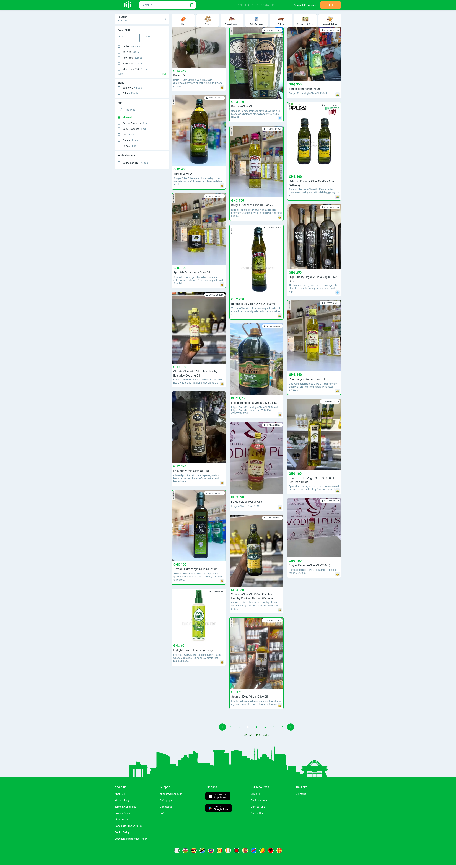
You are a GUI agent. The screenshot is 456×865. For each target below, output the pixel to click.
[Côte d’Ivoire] (228, 850)
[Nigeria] (177, 850)
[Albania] (271, 850)
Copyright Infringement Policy (131, 838)
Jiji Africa (301, 793)
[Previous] (222, 727)
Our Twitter (257, 813)
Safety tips (166, 800)
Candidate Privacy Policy (128, 825)
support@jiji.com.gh (171, 793)
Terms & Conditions (125, 806)
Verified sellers (135, 163)
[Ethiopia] (211, 850)
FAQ (162, 813)
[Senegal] (219, 850)
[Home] (127, 5)
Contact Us (166, 806)
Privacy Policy (122, 813)
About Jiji (120, 793)
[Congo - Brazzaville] (262, 850)
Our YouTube (258, 806)
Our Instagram (259, 800)
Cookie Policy (122, 832)
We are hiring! (122, 800)
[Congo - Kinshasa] (253, 850)
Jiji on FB (256, 793)
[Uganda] (194, 850)
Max (148, 36)
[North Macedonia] (279, 850)
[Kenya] (185, 850)
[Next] (290, 727)
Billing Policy (121, 819)
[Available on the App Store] (217, 796)
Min (121, 36)
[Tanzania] (202, 850)
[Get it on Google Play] (218, 808)
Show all (127, 117)
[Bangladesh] (236, 850)
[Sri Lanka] (245, 850)
